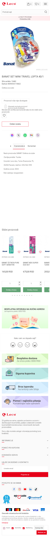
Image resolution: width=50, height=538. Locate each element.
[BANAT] (9, 64)
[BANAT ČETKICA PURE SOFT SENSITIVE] (11, 244)
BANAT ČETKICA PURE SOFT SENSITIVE (10, 264)
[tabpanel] (25, 47)
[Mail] (31, 135)
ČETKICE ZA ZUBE (8, 257)
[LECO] (9, 4)
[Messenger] (12, 135)
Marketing (29, 528)
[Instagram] (19, 489)
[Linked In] (30, 489)
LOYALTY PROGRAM (25, 17)
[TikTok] (35, 489)
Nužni (8, 528)
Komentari (32, 146)
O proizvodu (18, 146)
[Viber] (37, 135)
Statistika (18, 528)
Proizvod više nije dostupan (15, 101)
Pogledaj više (25, 19)
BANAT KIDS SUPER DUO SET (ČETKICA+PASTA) (30, 265)
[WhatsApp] (25, 135)
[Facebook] (14, 489)
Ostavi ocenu (15, 124)
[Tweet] (18, 135)
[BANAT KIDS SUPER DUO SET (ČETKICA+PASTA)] (32, 244)
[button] (25, 11)
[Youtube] (25, 489)
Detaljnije (5, 523)
